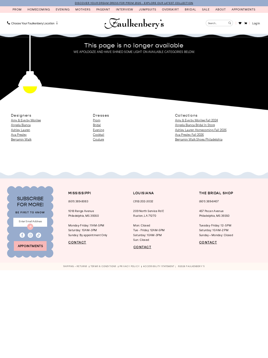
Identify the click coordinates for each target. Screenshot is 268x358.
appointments (30, 245)
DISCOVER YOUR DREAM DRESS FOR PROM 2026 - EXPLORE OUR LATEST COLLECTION (134, 3)
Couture (98, 139)
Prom (96, 120)
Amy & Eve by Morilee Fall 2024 (196, 120)
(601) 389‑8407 (209, 201)
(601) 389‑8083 (78, 201)
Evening (98, 130)
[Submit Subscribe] (30, 227)
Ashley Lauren (20, 130)
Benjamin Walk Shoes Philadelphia (198, 139)
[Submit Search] (230, 23)
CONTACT (77, 242)
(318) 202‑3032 (143, 201)
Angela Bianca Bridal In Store (195, 125)
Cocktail (98, 134)
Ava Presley (19, 134)
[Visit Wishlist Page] (240, 23)
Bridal (97, 125)
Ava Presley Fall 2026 (189, 134)
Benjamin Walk (21, 139)
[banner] (134, 23)
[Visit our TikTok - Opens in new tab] (38, 235)
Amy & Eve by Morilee (26, 120)
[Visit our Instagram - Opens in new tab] (30, 235)
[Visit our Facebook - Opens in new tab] (22, 235)
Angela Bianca (21, 125)
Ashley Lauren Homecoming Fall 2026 (201, 130)
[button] (245, 23)
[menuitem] (33, 23)
